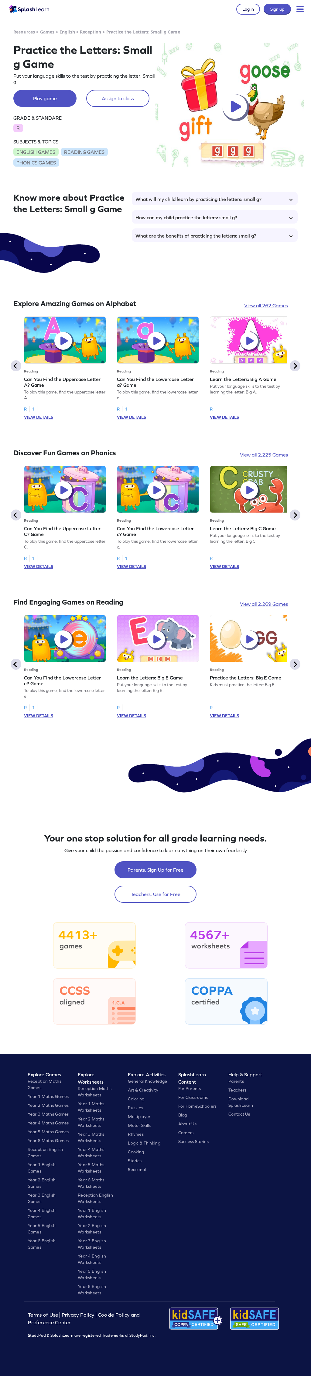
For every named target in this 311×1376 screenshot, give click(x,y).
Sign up (277, 9)
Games (47, 32)
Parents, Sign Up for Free (155, 870)
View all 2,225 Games (264, 454)
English (67, 32)
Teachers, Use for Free (155, 894)
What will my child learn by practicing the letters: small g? (198, 199)
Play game (45, 98)
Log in (248, 9)
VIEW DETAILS (38, 417)
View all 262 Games (266, 305)
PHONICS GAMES (36, 162)
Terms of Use (44, 1315)
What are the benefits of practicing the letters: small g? (195, 235)
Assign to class (118, 98)
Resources (24, 32)
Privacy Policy (78, 1315)
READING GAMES (84, 152)
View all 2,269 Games (264, 604)
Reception (90, 32)
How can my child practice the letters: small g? (186, 217)
